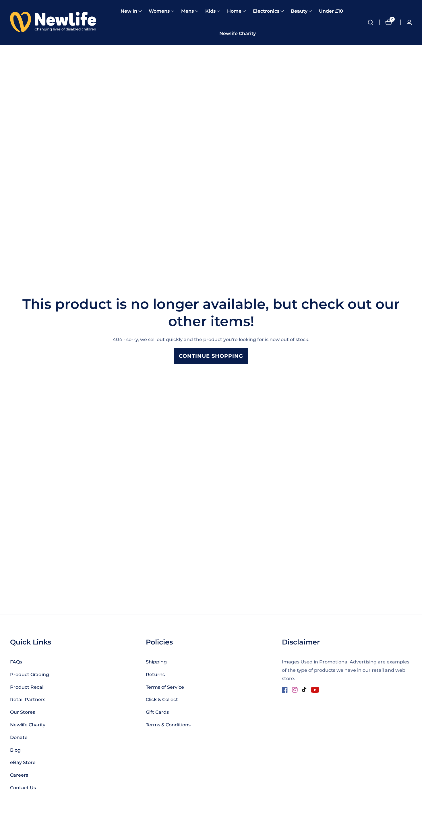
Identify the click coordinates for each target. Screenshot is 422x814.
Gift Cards (157, 712)
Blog (15, 750)
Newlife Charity (237, 33)
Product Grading (29, 674)
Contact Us (23, 787)
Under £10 (331, 11)
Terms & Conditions (168, 725)
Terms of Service (165, 687)
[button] (129, 11)
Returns (155, 674)
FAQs (16, 662)
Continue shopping (211, 356)
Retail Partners (27, 699)
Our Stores (22, 712)
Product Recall (27, 687)
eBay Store (23, 762)
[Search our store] (373, 22)
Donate (19, 737)
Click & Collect (162, 699)
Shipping (156, 662)
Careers (19, 775)
